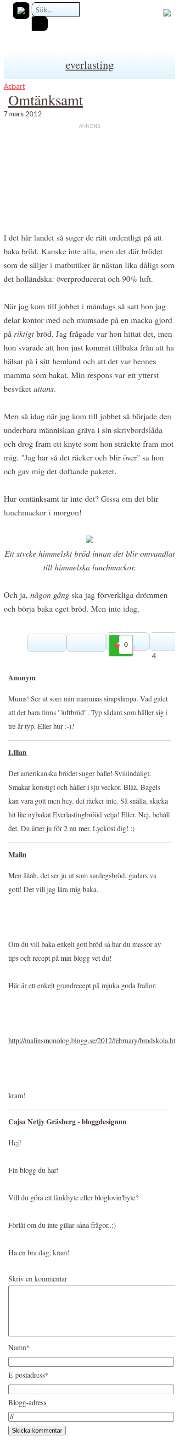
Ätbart (14, 86)
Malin (17, 854)
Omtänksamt (45, 99)
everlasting (90, 64)
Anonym (21, 677)
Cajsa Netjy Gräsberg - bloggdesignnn (67, 1121)
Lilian (17, 752)
